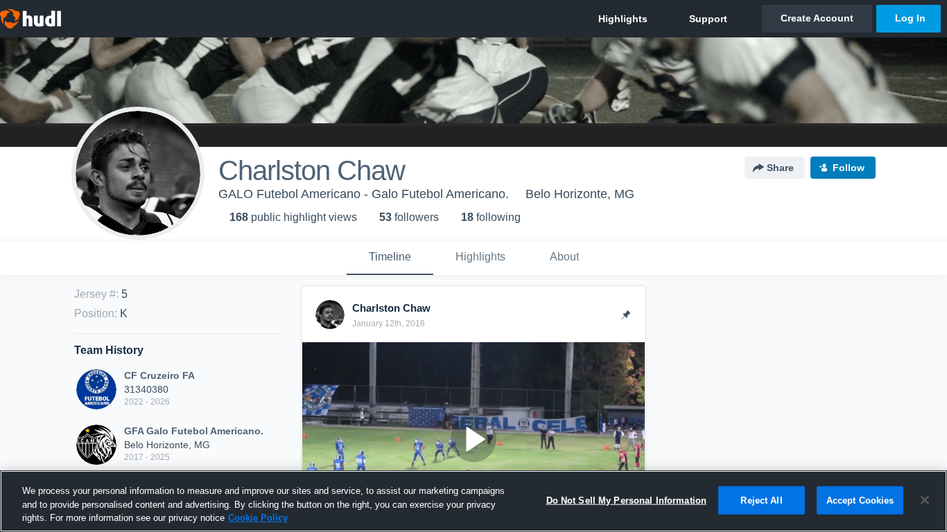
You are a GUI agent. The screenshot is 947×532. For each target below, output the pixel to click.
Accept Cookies (860, 500)
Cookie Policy (258, 518)
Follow (849, 167)
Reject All (761, 500)
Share (780, 167)
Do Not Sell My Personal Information (626, 500)
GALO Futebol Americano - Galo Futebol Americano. (363, 194)
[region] (473, 501)
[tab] (390, 257)
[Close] (925, 500)
